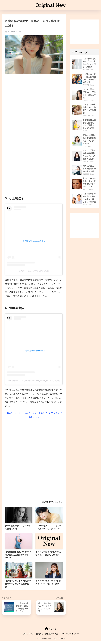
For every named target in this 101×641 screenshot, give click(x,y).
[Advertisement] (34, 97)
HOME (52, 628)
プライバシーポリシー (69, 634)
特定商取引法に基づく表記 (47, 634)
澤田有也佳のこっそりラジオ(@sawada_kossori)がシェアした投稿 (34, 381)
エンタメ (59, 502)
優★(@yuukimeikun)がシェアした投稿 (34, 271)
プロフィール (28, 634)
